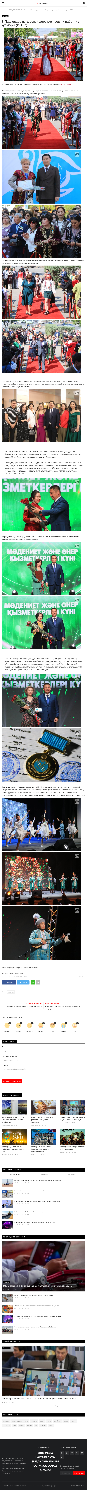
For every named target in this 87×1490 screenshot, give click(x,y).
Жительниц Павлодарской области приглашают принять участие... (37, 1306)
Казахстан (6, 1425)
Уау (75, 1031)
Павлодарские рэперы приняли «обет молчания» (72, 1148)
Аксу (14, 1425)
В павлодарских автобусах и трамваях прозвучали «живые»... (42, 1119)
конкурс (21, 1425)
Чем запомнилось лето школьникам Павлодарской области (35, 1327)
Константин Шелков (8, 977)
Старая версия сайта (35, 1486)
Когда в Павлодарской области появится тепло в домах (33, 1295)
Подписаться (79, 1473)
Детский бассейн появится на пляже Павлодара (24, 1006)
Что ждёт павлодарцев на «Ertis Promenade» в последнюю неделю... (38, 1316)
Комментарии (9, 1042)
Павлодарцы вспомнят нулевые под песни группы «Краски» (35, 1222)
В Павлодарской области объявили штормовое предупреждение (62, 1008)
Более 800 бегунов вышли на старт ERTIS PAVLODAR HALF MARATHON (38, 1398)
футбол (29, 1425)
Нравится (7, 1031)
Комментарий (7, 1065)
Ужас (52, 1031)
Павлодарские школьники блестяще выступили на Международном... (41, 1149)
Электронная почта (9, 1056)
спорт (42, 1421)
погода (49, 1421)
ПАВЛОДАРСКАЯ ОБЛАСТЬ (15, 10)
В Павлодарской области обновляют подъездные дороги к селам (37, 1212)
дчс (36, 1425)
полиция (34, 1421)
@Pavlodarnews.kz (67, 84)
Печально (63, 1031)
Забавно (41, 1031)
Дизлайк (18, 1031)
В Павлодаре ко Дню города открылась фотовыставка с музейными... (13, 1119)
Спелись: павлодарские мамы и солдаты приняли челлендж (72, 1118)
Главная (4, 10)
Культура (27, 10)
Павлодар (6, 1421)
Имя (3, 1047)
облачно (43, 1425)
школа (51, 1425)
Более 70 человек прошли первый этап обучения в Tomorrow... (36, 1191)
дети (66, 1421)
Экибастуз (57, 1421)
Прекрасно (29, 1031)
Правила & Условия (77, 1485)
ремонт (73, 1421)
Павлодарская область (20, 1421)
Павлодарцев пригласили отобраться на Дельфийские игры (13, 1149)
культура (11, 992)
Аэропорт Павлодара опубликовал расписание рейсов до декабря (37, 1180)
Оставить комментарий (12, 1081)
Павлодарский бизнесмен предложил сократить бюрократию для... (37, 1201)
